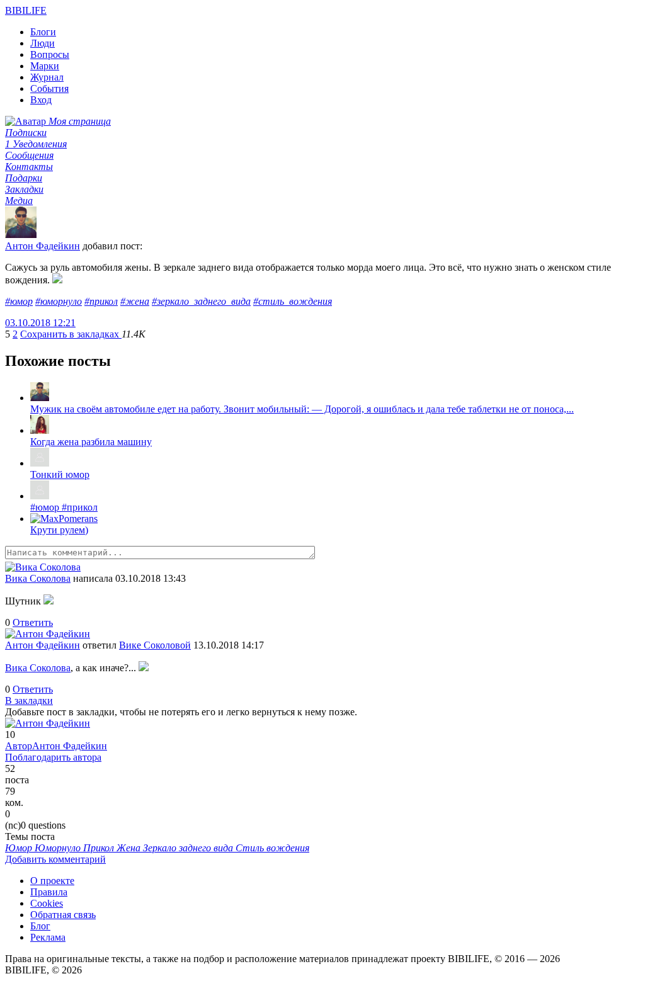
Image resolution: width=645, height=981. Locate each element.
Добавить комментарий (55, 859)
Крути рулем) (59, 530)
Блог (40, 926)
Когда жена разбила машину (91, 441)
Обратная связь (63, 914)
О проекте (52, 880)
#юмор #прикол (64, 507)
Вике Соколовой (155, 645)
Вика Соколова (38, 578)
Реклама (48, 937)
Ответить (33, 622)
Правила (48, 892)
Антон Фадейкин (42, 246)
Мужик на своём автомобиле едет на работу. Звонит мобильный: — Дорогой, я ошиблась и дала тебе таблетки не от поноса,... (302, 409)
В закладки (29, 700)
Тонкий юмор (59, 474)
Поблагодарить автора (53, 757)
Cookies (46, 903)
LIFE (26, 10)
